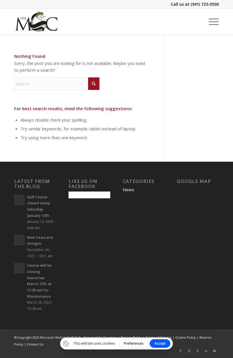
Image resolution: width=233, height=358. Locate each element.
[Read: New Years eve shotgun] (19, 240)
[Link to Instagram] (189, 351)
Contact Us (35, 344)
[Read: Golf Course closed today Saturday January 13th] (19, 200)
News (128, 189)
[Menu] (211, 21)
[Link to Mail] (214, 351)
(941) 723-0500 (205, 4)
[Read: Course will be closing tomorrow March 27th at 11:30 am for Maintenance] (19, 268)
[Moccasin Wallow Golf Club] (37, 21)
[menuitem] (211, 21)
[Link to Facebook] (180, 351)
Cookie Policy (185, 337)
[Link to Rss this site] (206, 351)
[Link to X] (197, 351)
